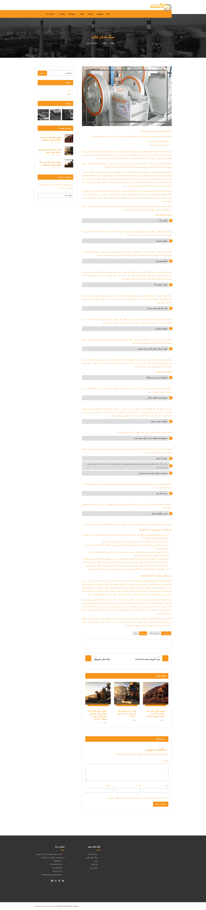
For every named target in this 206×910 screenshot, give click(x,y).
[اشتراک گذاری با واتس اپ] (130, 644)
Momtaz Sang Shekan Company (68, 906)
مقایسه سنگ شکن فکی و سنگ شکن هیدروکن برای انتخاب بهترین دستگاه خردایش (50, 164)
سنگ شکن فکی (92, 854)
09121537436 (57, 871)
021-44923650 (57, 868)
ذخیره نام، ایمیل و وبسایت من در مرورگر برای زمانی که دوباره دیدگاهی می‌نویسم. (136, 798)
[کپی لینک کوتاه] (111, 644)
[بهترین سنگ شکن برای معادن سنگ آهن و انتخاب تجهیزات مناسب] (69, 138)
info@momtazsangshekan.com (51, 875)
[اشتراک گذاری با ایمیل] (117, 644)
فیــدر (96, 861)
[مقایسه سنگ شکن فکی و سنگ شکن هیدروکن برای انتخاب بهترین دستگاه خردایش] (69, 163)
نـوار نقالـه (94, 864)
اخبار (69, 90)
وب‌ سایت (109, 785)
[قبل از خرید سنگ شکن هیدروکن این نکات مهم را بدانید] (69, 150)
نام (166, 785)
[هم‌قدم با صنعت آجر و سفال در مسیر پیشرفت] (67, 114)
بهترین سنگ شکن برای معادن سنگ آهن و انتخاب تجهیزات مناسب (50, 139)
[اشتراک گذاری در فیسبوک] (143, 644)
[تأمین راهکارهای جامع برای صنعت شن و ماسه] (55, 114)
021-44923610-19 (56, 864)
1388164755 (58, 861)
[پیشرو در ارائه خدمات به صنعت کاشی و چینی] (43, 114)
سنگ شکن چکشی (92, 857)
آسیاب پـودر (94, 868)
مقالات (135, 633)
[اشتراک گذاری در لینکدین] (136, 644)
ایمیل (138, 785)
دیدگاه (165, 761)
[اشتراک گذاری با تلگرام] (123, 644)
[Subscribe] (40, 195)
